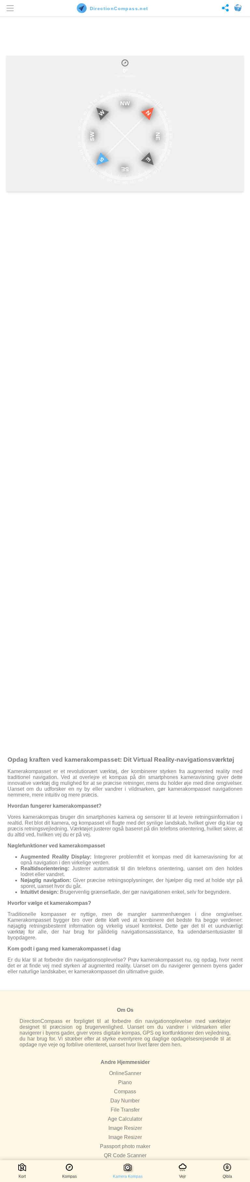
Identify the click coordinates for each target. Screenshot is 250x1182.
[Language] (237, 8)
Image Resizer (125, 1128)
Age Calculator (125, 1119)
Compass (125, 1091)
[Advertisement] (125, 34)
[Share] (224, 8)
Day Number (125, 1100)
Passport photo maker (125, 1146)
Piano (125, 1082)
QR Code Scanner (125, 1155)
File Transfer (125, 1110)
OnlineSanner (125, 1073)
